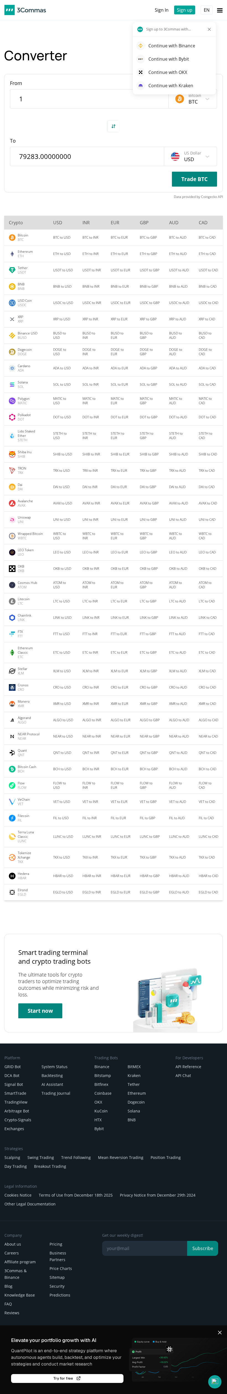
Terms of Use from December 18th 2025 (76, 1195)
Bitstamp (102, 1075)
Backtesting (52, 1075)
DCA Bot (11, 1075)
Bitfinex (101, 1084)
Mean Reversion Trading (120, 1157)
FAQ (8, 1304)
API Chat (183, 1075)
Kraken (134, 1075)
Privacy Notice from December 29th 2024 (157, 1195)
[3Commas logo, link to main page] (25, 10)
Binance (101, 1066)
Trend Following (76, 1157)
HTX (98, 1119)
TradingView (15, 1102)
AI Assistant (52, 1084)
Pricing (56, 1244)
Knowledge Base (19, 1295)
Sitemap (57, 1277)
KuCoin (101, 1111)
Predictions (60, 1295)
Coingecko (209, 196)
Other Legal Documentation (30, 1204)
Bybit (99, 1128)
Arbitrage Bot (16, 1111)
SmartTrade (15, 1093)
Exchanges (14, 1128)
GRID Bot (12, 1066)
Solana (134, 1111)
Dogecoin (136, 1102)
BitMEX (134, 1066)
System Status (55, 1066)
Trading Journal (56, 1093)
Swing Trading (40, 1157)
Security (57, 1286)
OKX (98, 1102)
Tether (134, 1084)
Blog (8, 1286)
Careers (11, 1253)
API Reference (188, 1066)
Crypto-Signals (17, 1119)
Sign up (184, 10)
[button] (214, 1381)
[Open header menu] (220, 10)
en (207, 10)
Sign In (162, 10)
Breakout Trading (50, 1166)
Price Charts (61, 1268)
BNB (132, 1119)
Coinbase (103, 1093)
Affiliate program (20, 1261)
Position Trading (166, 1157)
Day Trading (15, 1166)
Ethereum (137, 1093)
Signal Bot (13, 1084)
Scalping (12, 1157)
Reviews (11, 1312)
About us (12, 1244)
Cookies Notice (18, 1195)
